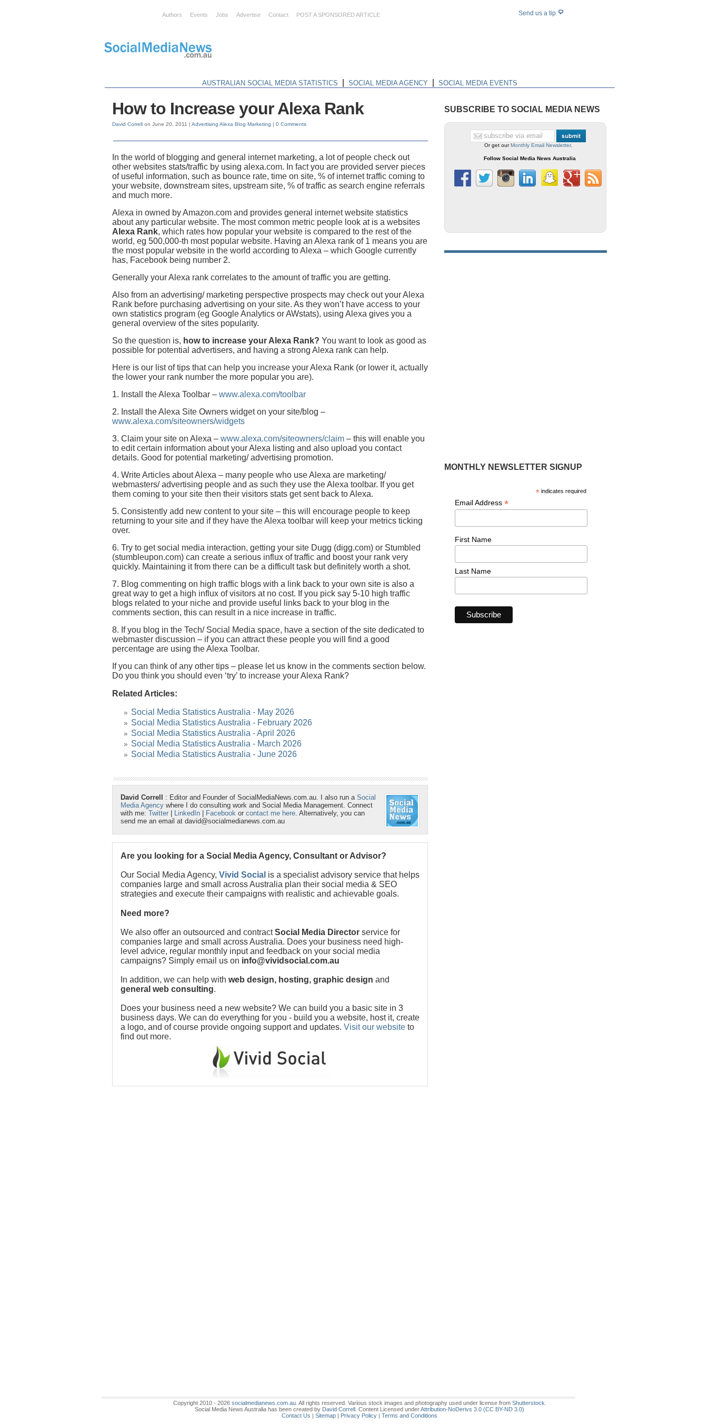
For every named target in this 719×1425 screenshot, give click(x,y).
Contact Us (296, 1415)
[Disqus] (270, 1226)
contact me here (270, 813)
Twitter (158, 813)
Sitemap (325, 1415)
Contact (278, 15)
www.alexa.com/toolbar (262, 394)
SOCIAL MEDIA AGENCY (388, 83)
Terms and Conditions (409, 1415)
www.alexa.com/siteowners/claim (282, 438)
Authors (172, 15)
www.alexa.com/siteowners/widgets (178, 421)
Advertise (248, 15)
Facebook (221, 813)
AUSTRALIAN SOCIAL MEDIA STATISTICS (270, 83)
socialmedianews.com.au (264, 1403)
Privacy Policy (359, 1415)
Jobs (222, 15)
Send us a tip (537, 13)
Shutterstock (528, 1403)
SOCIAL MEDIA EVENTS (477, 83)
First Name (473, 539)
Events (199, 15)
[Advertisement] (423, 51)
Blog (240, 124)
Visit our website (374, 1027)
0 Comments (291, 124)
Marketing (259, 124)
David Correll (127, 124)
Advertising (205, 124)
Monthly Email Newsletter (541, 145)
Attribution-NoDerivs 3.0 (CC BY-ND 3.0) (472, 1409)
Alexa (226, 124)
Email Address (481, 503)
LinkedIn (187, 813)
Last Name (473, 571)
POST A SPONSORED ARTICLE (338, 15)
